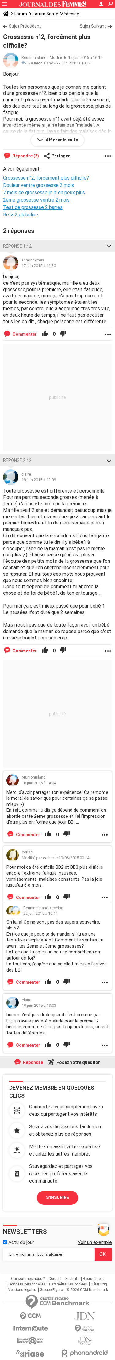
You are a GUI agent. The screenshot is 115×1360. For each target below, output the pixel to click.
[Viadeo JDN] (85, 1341)
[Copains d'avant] (30, 1341)
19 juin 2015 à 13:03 (39, 1005)
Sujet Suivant (93, 26)
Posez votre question (78, 1062)
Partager (61, 155)
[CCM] (30, 1316)
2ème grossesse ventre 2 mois (36, 200)
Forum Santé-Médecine (56, 13)
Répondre (32, 1062)
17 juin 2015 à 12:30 (38, 265)
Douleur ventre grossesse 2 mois (38, 185)
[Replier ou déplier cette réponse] (109, 246)
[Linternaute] (30, 1328)
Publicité (72, 1279)
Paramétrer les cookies (68, 1284)
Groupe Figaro (51, 1290)
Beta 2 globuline (20, 215)
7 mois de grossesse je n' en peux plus (44, 192)
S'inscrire (57, 1197)
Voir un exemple (95, 1242)
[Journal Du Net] (85, 1316)
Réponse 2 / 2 (17, 460)
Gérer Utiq (99, 1284)
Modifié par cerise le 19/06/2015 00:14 (55, 858)
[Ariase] (30, 1353)
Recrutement (93, 1279)
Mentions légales (22, 1290)
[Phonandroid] (85, 1353)
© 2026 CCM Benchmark (87, 1290)
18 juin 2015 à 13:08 (38, 479)
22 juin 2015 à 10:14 (73, 63)
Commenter (24, 334)
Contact (55, 1279)
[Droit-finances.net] (85, 1328)
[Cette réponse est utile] (45, 334)
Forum (20, 13)
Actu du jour (20, 1242)
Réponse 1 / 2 (17, 246)
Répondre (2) (25, 155)
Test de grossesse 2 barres (33, 207)
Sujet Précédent (25, 26)
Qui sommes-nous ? (28, 1279)
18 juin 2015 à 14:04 (39, 783)
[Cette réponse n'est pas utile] (63, 334)
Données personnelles (27, 1284)
